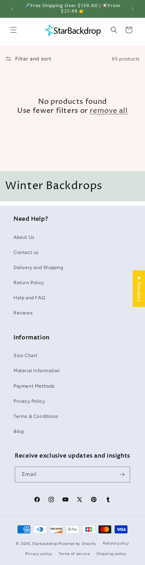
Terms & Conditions (35, 416)
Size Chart (25, 355)
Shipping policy (111, 554)
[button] (13, 30)
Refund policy (116, 543)
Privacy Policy (29, 401)
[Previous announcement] (12, 8)
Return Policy (28, 283)
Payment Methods (34, 386)
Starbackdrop (44, 543)
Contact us (26, 252)
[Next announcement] (132, 8)
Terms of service (74, 554)
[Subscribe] (122, 474)
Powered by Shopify (77, 543)
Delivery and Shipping (38, 267)
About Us (24, 237)
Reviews (23, 313)
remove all (108, 111)
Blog (18, 431)
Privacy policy (38, 554)
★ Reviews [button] (139, 289)
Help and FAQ (29, 298)
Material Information (36, 371)
